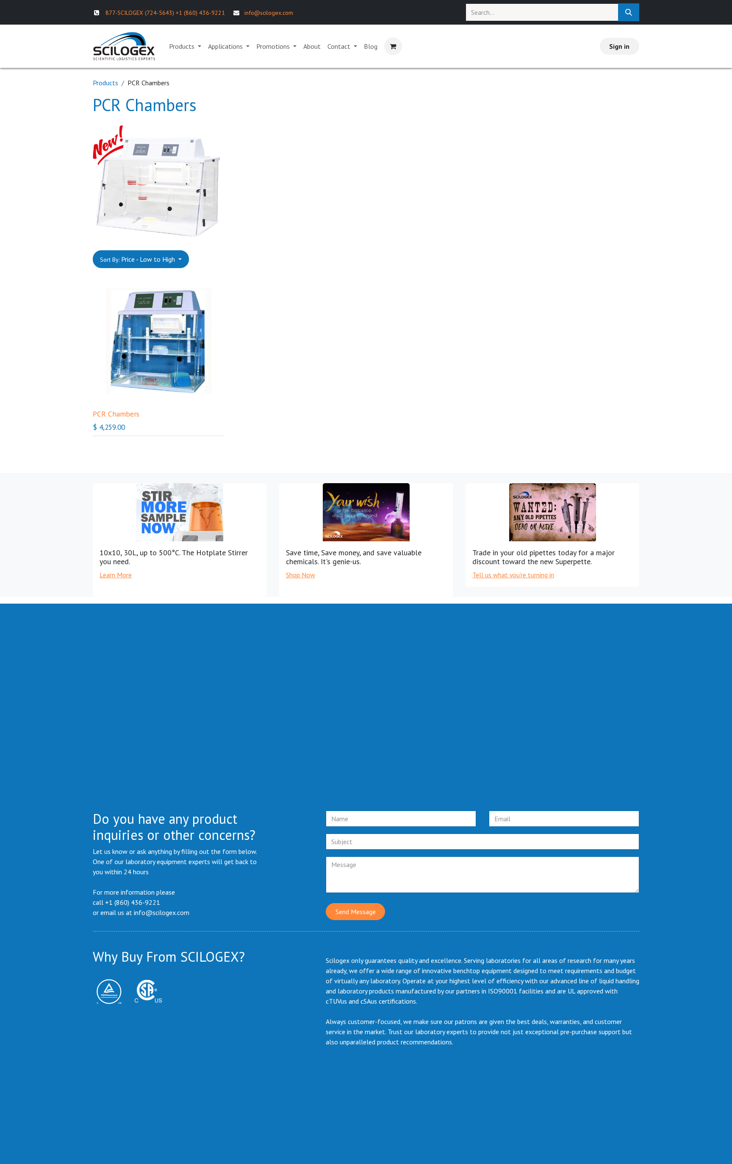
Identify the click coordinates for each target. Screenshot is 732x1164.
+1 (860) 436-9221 (200, 13)
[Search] (628, 12)
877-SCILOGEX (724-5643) (139, 13)
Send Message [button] (356, 911)
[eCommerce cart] (393, 46)
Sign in (619, 46)
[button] (141, 259)
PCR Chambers (116, 414)
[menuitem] (185, 46)
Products (105, 82)
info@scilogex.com (268, 13)
